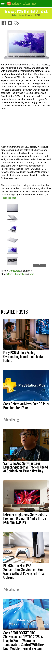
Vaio (32, 274)
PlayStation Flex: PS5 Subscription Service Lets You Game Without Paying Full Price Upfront (23, 571)
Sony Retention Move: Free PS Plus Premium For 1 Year (26, 405)
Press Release (9, 198)
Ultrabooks (19, 274)
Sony (9, 274)
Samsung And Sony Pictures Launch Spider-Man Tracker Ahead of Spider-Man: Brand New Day (25, 467)
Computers (14, 271)
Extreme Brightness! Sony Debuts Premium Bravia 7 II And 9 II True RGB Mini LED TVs (25, 518)
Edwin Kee (18, 15)
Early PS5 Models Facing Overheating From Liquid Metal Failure (23, 356)
